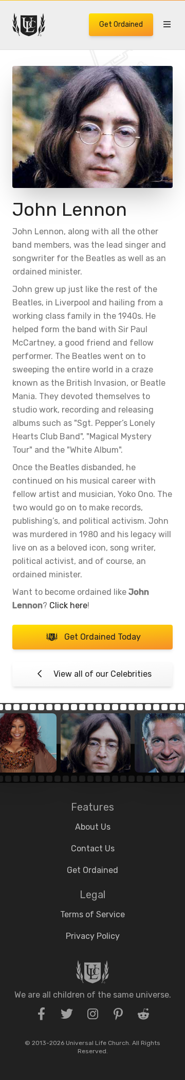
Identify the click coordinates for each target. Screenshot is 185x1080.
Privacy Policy (93, 936)
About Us (92, 827)
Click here (68, 605)
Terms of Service (92, 914)
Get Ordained (121, 24)
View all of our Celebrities (102, 674)
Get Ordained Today (102, 637)
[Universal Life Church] (28, 24)
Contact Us (93, 848)
